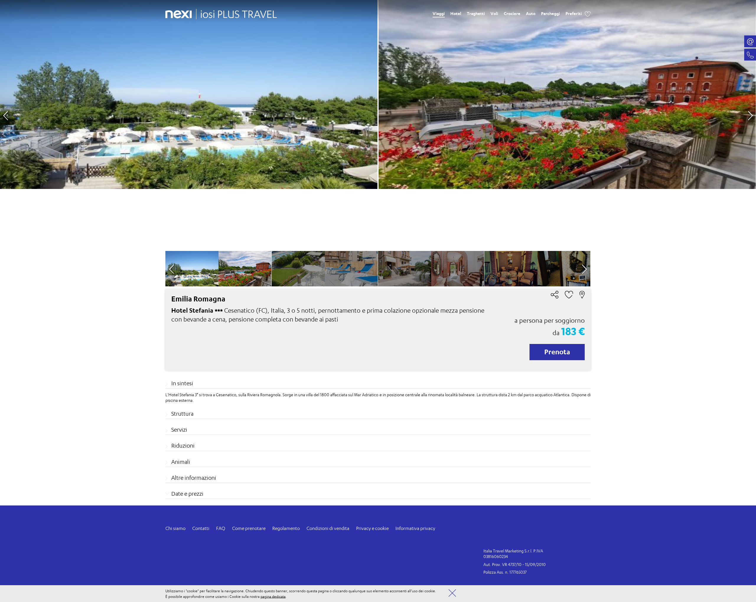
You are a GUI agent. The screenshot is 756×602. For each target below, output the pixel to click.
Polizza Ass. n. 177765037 (505, 572)
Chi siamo (175, 528)
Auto (530, 13)
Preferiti (574, 13)
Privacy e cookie (372, 528)
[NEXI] (180, 13)
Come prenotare (248, 528)
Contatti (200, 528)
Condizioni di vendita (328, 528)
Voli (494, 13)
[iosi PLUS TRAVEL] (236, 12)
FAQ (220, 528)
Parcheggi (550, 13)
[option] (378, 125)
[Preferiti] (588, 13)
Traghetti (476, 13)
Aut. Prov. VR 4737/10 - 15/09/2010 (514, 564)
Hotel (455, 13)
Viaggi (439, 13)
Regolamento (286, 528)
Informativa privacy (415, 528)
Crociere (512, 13)
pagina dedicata (273, 596)
